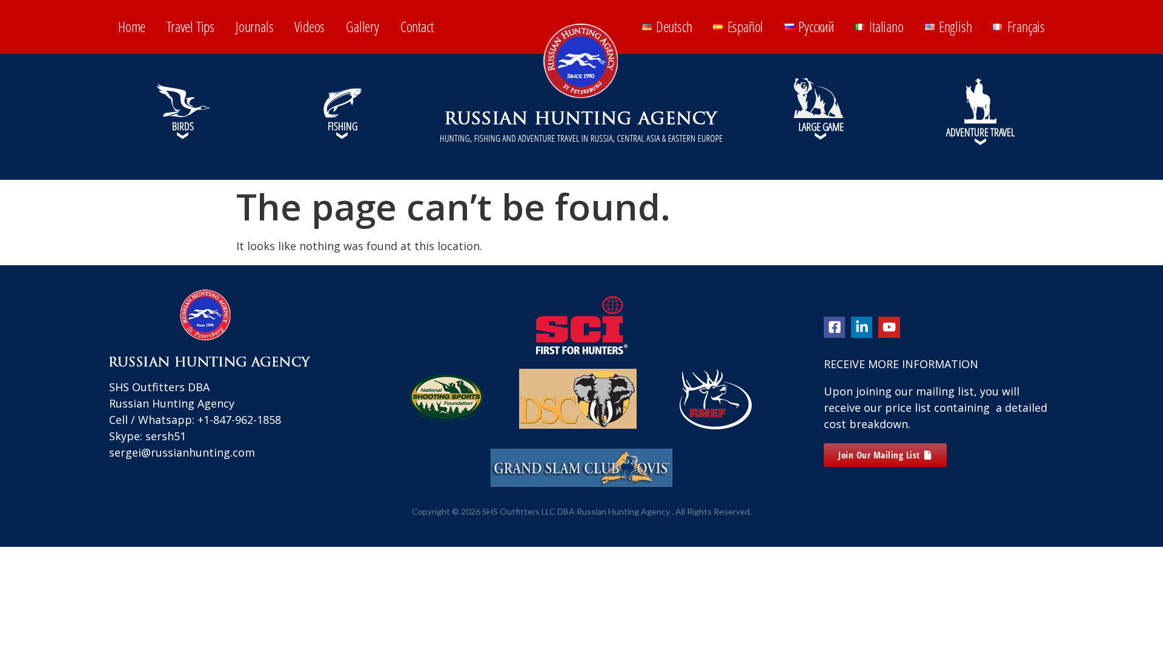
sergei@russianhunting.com (182, 452)
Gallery (362, 26)
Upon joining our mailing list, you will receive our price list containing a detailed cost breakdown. (935, 407)
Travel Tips (190, 26)
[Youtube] (889, 327)
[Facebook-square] (834, 327)
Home (131, 26)
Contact (417, 26)
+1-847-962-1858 (239, 419)
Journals (254, 26)
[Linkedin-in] (861, 327)
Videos (309, 26)
